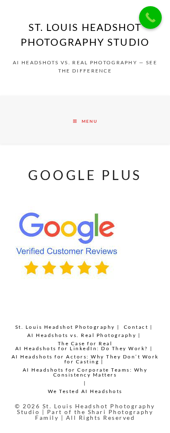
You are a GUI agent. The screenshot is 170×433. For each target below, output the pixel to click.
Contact (136, 327)
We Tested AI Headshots (85, 391)
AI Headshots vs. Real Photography (82, 335)
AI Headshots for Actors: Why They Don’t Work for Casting (85, 359)
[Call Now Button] (150, 17)
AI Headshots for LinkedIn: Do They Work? (81, 348)
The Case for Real (85, 343)
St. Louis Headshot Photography (65, 327)
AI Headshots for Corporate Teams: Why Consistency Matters (85, 372)
